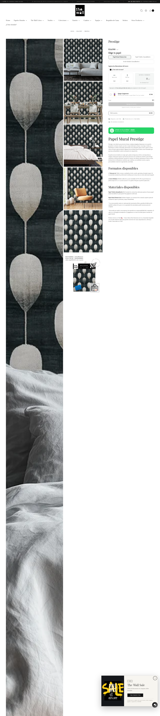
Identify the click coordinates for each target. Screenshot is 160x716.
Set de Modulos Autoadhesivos (131, 61)
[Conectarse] (146, 11)
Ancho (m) (114, 77)
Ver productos (135, 695)
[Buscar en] (141, 11)
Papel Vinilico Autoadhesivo (142, 57)
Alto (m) (127, 77)
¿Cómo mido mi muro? (117, 69)
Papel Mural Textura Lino (119, 57)
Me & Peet (79, 31)
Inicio (72, 31)
